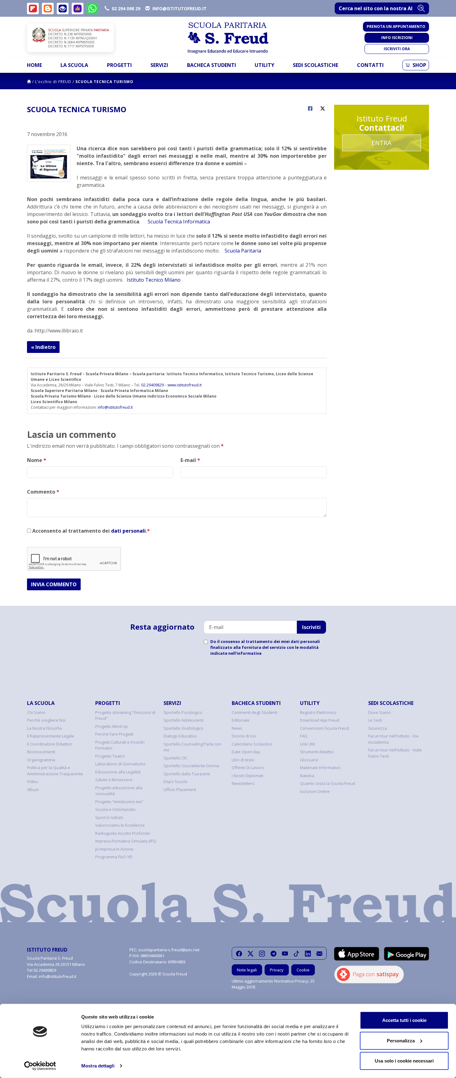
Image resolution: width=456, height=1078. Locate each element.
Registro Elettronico (318, 712)
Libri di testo (243, 760)
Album (33, 789)
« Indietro (43, 347)
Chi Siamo (36, 712)
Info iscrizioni (397, 37)
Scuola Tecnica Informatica (179, 221)
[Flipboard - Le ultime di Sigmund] (33, 8)
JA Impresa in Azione (114, 849)
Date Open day (246, 752)
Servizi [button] (159, 65)
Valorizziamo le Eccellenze (120, 825)
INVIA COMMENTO (54, 584)
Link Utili (307, 744)
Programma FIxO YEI (113, 857)
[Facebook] (239, 953)
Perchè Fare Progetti (114, 734)
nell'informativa (245, 653)
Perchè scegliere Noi (46, 720)
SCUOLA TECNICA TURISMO (104, 81)
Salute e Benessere (113, 779)
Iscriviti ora (397, 48)
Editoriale (240, 720)
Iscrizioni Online (315, 791)
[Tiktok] (296, 953)
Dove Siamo (379, 712)
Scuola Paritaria (243, 250)
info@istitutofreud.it (115, 407)
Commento (43, 491)
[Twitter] (250, 953)
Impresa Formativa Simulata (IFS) (125, 841)
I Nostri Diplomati (247, 775)
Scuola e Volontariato (115, 809)
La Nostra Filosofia (44, 728)
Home (34, 65)
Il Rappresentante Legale (50, 736)
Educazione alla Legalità (118, 772)
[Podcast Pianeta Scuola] (77, 8)
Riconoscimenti (41, 752)
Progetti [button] (119, 65)
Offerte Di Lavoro (248, 767)
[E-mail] (319, 953)
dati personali (128, 530)
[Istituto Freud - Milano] (228, 38)
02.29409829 (152, 385)
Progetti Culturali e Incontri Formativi (120, 745)
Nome (36, 460)
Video (32, 781)
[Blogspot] (48, 8)
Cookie (303, 970)
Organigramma (41, 760)
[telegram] (273, 953)
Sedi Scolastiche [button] (315, 65)
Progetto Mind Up (111, 726)
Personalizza (401, 1040)
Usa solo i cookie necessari (404, 1060)
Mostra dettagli (97, 1065)
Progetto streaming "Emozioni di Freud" (125, 715)
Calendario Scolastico (252, 744)
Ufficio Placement (179, 789)
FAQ (303, 736)
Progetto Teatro (110, 756)
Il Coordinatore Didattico (49, 744)
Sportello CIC (175, 758)
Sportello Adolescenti (183, 720)
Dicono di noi (244, 736)
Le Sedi (375, 720)
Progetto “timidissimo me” (119, 801)
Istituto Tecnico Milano (154, 279)
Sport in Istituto (109, 817)
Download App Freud (319, 720)
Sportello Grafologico (183, 728)
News (237, 728)
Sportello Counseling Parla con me (192, 747)
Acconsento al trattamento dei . (90, 530)
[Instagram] (262, 953)
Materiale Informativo (320, 767)
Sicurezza (377, 728)
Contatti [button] (370, 65)
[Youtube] (285, 953)
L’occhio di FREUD (53, 81)
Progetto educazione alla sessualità (118, 791)
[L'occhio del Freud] (63, 8)
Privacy (277, 970)
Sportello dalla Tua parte (186, 774)
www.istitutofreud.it (185, 385)
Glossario (309, 760)
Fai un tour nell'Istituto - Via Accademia (393, 739)
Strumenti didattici (317, 752)
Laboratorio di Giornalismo (120, 764)
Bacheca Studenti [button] (211, 65)
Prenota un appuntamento (396, 26)
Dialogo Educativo (180, 736)
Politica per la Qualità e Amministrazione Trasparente (55, 771)
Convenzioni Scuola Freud (324, 728)
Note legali (247, 970)
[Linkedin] (308, 953)
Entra (381, 143)
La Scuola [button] (74, 65)
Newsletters (243, 783)
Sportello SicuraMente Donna (191, 765)
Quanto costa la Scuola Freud (327, 783)
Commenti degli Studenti (254, 712)
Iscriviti (311, 627)
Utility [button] (264, 65)
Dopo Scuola (175, 781)
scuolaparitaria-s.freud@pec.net (168, 950)
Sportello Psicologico (182, 712)
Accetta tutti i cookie (404, 1020)
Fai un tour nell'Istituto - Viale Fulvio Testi (395, 753)
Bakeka (307, 775)
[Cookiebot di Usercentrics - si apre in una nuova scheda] (40, 1066)
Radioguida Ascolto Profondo (122, 833)
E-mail (190, 460)
